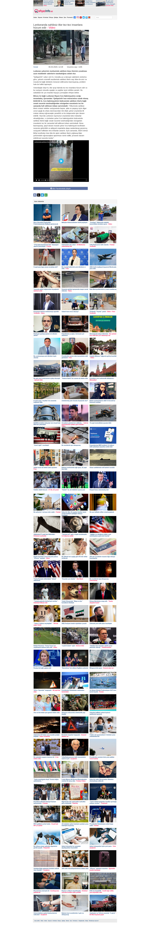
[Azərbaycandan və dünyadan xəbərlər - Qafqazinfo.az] (43, 11)
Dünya (51, 17)
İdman (61, 17)
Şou (65, 17)
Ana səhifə (37, 920)
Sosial (35, 67)
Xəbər (35, 17)
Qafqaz (56, 17)
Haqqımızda (81, 920)
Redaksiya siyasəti (93, 920)
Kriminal (45, 17)
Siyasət (40, 17)
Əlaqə (86, 920)
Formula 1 (70, 17)
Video (42, 920)
